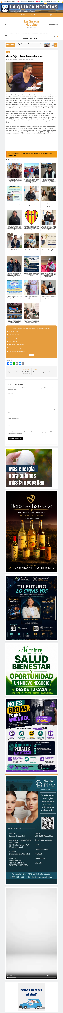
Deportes (35, 34)
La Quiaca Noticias (31, 23)
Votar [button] (31, 354)
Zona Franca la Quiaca (14, 334)
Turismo (25, 38)
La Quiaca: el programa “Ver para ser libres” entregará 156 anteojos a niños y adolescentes (38, 15)
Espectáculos (44, 34)
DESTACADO (33, 38)
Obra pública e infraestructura (16, 344)
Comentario (11, 393)
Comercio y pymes (13, 331)
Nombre (10, 412)
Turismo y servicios (13, 341)
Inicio (12, 34)
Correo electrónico (13, 418)
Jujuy (18, 34)
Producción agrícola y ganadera (17, 351)
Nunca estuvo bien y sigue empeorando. (19, 348)
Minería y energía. (13, 338)
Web (9, 425)
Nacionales (26, 34)
